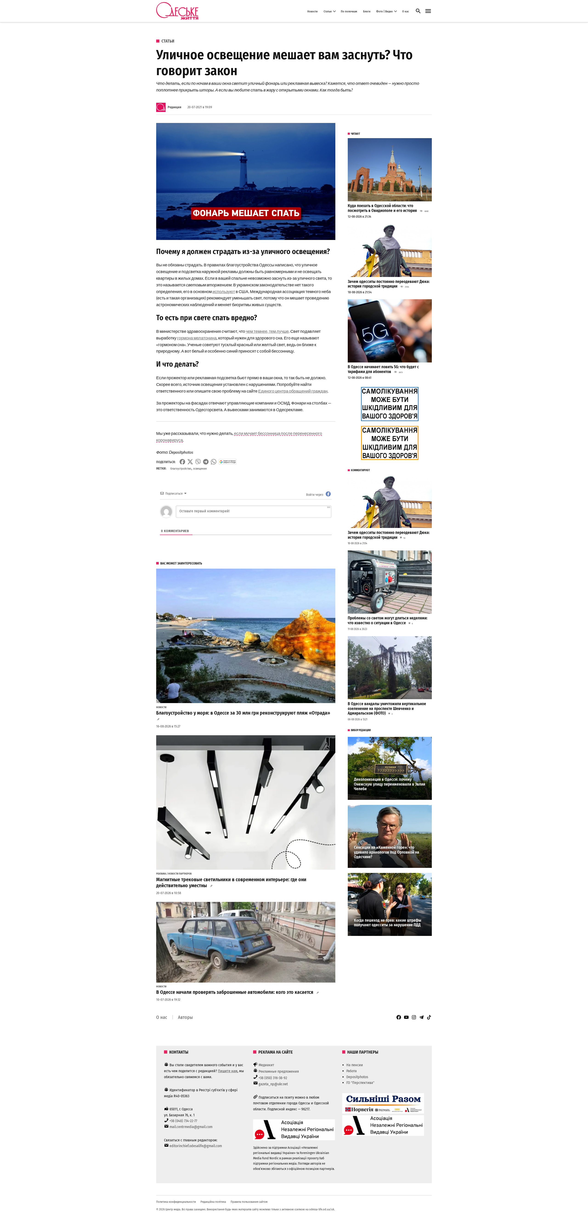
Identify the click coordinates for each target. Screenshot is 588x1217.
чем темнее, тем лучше (267, 331)
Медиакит (266, 1065)
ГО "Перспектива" (360, 1082)
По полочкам (349, 11)
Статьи (328, 11)
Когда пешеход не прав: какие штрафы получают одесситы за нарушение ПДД (387, 923)
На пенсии (354, 1065)
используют (223, 291)
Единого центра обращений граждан (293, 390)
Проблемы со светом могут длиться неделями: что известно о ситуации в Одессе (387, 620)
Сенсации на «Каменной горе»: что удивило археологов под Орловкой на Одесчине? (386, 852)
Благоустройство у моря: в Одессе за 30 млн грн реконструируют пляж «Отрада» (243, 713)
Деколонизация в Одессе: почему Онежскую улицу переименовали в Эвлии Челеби (389, 784)
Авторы (185, 1017)
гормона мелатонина (197, 337)
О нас (405, 11)
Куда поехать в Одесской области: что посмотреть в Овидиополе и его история (382, 208)
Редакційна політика (213, 1201)
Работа (351, 1071)
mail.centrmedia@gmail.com (191, 1127)
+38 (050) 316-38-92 (273, 1078)
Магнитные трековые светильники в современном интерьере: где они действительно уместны (231, 883)
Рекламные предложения (279, 1071)
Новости (312, 11)
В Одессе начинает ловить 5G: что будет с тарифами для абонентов (383, 369)
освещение (200, 468)
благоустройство (180, 468)
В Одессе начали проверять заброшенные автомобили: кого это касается (234, 992)
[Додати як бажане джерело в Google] (227, 462)
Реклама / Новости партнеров (174, 873)
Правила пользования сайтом (249, 1201)
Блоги (366, 11)
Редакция (174, 107)
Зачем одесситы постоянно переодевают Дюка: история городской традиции (389, 284)
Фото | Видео (384, 11)
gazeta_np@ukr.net (273, 1084)
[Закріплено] (428, 11)
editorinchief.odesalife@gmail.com (196, 1146)
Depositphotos (357, 1077)
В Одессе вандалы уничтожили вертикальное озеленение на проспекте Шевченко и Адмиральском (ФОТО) (387, 708)
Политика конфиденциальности (176, 1201)
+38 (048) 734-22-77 (183, 1121)
